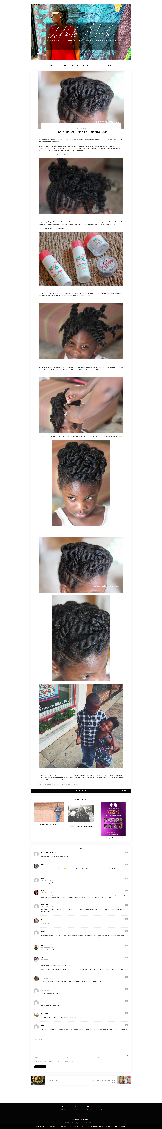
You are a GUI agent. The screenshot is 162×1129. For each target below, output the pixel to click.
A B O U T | (53, 65)
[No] (160, 1126)
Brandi (42, 977)
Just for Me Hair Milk (45, 784)
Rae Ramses (44, 1025)
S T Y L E (64, 65)
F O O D (85, 65)
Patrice (43, 945)
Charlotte (44, 904)
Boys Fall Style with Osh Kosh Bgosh (49, 824)
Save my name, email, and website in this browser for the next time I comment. (55, 1061)
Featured (79, 128)
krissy (42, 919)
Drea (42, 890)
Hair (84, 128)
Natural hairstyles (71, 784)
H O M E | (95, 65)
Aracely (43, 864)
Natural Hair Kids (58, 784)
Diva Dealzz (44, 1013)
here (47, 777)
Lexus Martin (45, 989)
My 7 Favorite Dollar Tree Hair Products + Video (81, 826)
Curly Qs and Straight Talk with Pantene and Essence (113, 838)
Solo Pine (99, 1123)
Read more (123, 1126)
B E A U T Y (74, 65)
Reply (126, 852)
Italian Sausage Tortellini (53, 1080)
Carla (42, 957)
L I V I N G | (107, 65)
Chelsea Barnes (45, 1001)
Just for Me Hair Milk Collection (100, 775)
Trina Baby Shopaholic (48, 852)
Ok (119, 1126)
